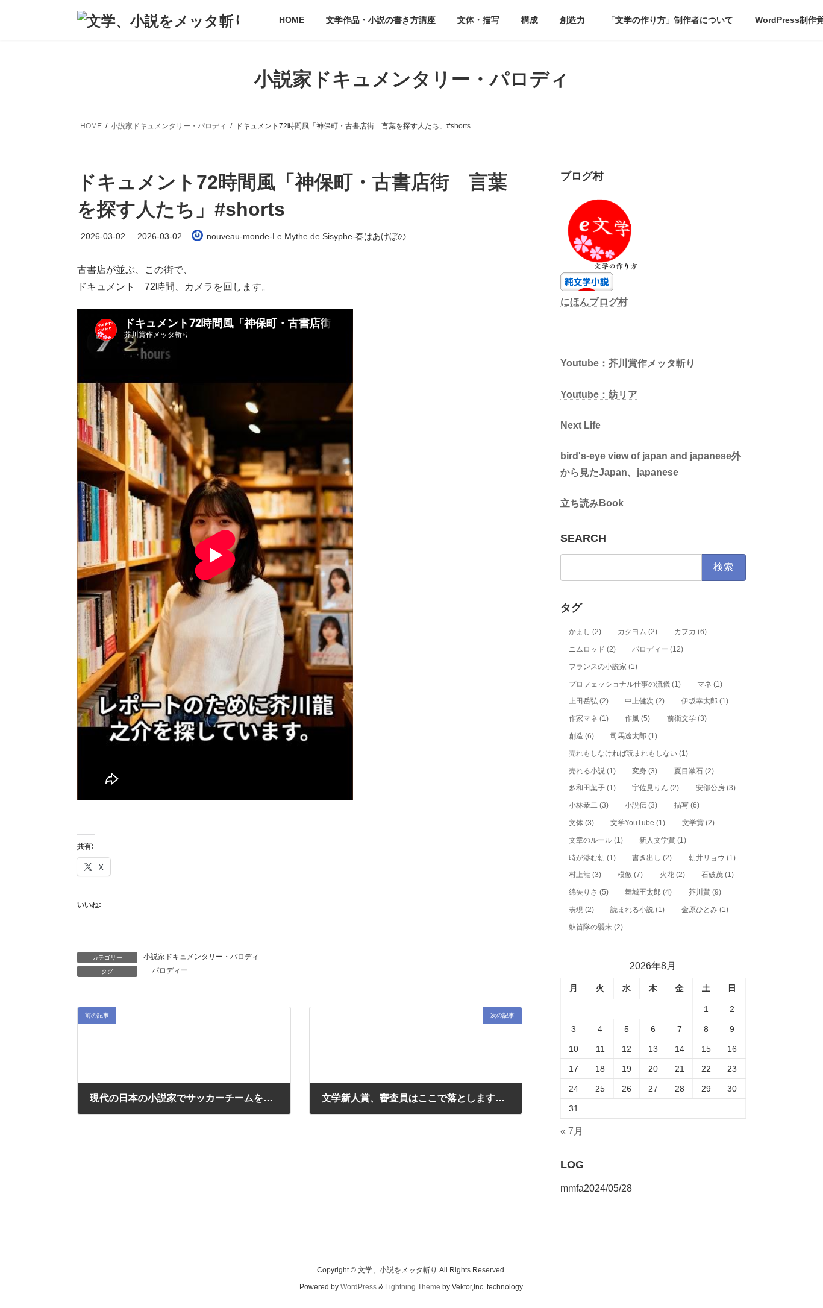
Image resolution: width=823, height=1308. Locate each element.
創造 (581, 736)
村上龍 (585, 875)
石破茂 (717, 875)
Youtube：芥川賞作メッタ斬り (627, 364)
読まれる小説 (637, 909)
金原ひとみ (704, 909)
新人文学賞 (662, 840)
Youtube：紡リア (598, 394)
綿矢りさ (589, 892)
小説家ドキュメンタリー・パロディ (201, 956)
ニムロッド (592, 649)
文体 (581, 823)
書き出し (652, 858)
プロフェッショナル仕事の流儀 (625, 684)
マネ (709, 684)
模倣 (630, 875)
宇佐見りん (655, 788)
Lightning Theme (412, 1287)
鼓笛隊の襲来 (596, 927)
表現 (581, 909)
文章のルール (596, 840)
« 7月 (571, 1131)
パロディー (170, 970)
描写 (686, 805)
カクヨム (637, 631)
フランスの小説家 (603, 666)
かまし (585, 631)
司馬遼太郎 (633, 736)
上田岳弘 (589, 701)
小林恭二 (589, 805)
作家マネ (589, 718)
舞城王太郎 (648, 892)
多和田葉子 (592, 788)
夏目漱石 (694, 771)
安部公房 (716, 788)
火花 (672, 875)
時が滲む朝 (592, 858)
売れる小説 (592, 771)
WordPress (358, 1287)
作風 (637, 718)
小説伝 (641, 805)
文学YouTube (637, 823)
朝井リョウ (712, 858)
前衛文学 (687, 718)
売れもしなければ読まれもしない (628, 753)
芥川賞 (705, 892)
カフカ (690, 631)
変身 (644, 771)
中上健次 (645, 701)
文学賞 (698, 823)
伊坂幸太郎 (704, 701)
